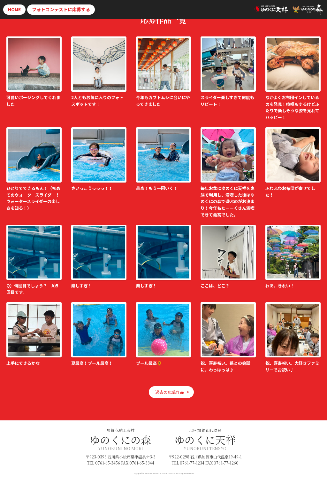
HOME (14, 9)
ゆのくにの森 (120, 439)
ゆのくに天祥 (205, 439)
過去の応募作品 (169, 392)
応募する (61, 9)
